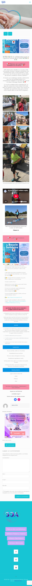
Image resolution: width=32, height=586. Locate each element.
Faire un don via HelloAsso (16, 529)
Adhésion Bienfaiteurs (16, 538)
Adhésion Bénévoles (16, 543)
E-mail (4, 479)
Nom (3, 474)
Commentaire (5, 457)
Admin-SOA (15, 405)
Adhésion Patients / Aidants (16, 534)
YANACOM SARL (18, 580)
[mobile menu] (30, 2)
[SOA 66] (3, 2)
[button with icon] (16, 552)
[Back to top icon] (16, 576)
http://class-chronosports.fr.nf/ (15, 297)
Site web (4, 485)
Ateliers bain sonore (6, 440)
